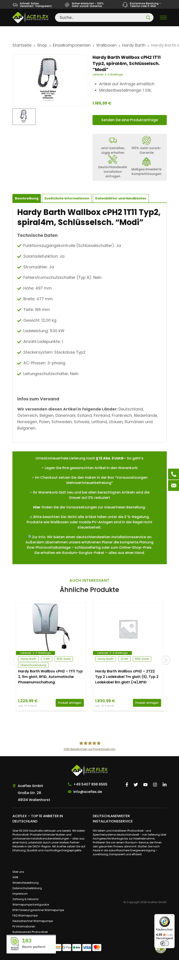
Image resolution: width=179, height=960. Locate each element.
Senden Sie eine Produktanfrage (129, 119)
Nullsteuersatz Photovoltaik (30, 932)
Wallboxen (106, 45)
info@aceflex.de (87, 791)
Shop (42, 45)
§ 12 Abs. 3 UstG (110, 458)
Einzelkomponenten (72, 45)
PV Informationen (23, 926)
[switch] (164, 943)
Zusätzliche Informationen (66, 198)
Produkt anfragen (69, 703)
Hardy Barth (133, 45)
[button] (165, 660)
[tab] (67, 198)
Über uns (18, 872)
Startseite (21, 45)
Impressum (20, 893)
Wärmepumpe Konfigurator (30, 904)
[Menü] (172, 916)
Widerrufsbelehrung (25, 883)
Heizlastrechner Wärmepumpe (32, 921)
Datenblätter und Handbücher (120, 198)
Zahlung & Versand (25, 899)
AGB (15, 877)
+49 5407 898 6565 (90, 784)
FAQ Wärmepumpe (25, 915)
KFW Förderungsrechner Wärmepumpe (38, 910)
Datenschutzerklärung (27, 888)
